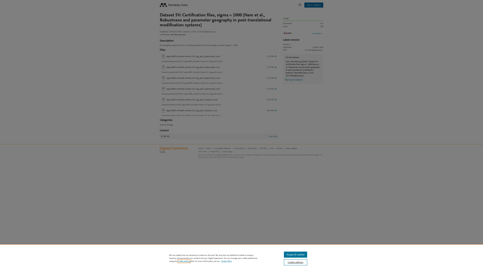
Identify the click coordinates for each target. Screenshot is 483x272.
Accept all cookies (295, 254)
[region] (241, 258)
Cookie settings (184, 261)
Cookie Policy (226, 261)
